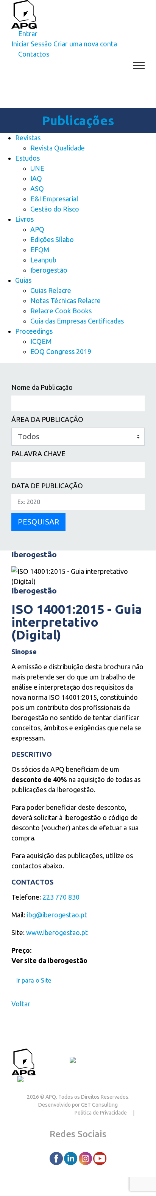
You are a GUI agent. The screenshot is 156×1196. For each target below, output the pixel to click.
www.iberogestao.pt (57, 932)
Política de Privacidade (101, 1113)
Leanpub (43, 260)
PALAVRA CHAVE (38, 453)
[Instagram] (86, 1158)
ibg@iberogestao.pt (57, 914)
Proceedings (34, 331)
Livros (24, 219)
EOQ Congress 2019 (60, 351)
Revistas (28, 137)
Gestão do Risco (54, 209)
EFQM (39, 249)
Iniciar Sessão (31, 44)
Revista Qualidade (57, 148)
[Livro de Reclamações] (106, 1061)
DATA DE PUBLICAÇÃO (47, 485)
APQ (37, 229)
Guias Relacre (50, 290)
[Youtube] (99, 1158)
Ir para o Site (33, 980)
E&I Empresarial (54, 198)
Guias (23, 280)
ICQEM (40, 341)
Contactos (52, 1061)
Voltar (20, 1003)
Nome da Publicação (42, 387)
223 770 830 (61, 897)
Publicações (78, 120)
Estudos (27, 158)
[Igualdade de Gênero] (48, 1080)
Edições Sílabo (52, 239)
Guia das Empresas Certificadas (77, 321)
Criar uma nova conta (85, 44)
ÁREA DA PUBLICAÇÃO (47, 419)
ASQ (37, 188)
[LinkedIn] (71, 1158)
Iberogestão (48, 270)
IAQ (36, 178)
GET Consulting (99, 1105)
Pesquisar (38, 521)
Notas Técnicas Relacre (65, 300)
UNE (37, 168)
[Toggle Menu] (139, 65)
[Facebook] (57, 1158)
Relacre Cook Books (61, 310)
